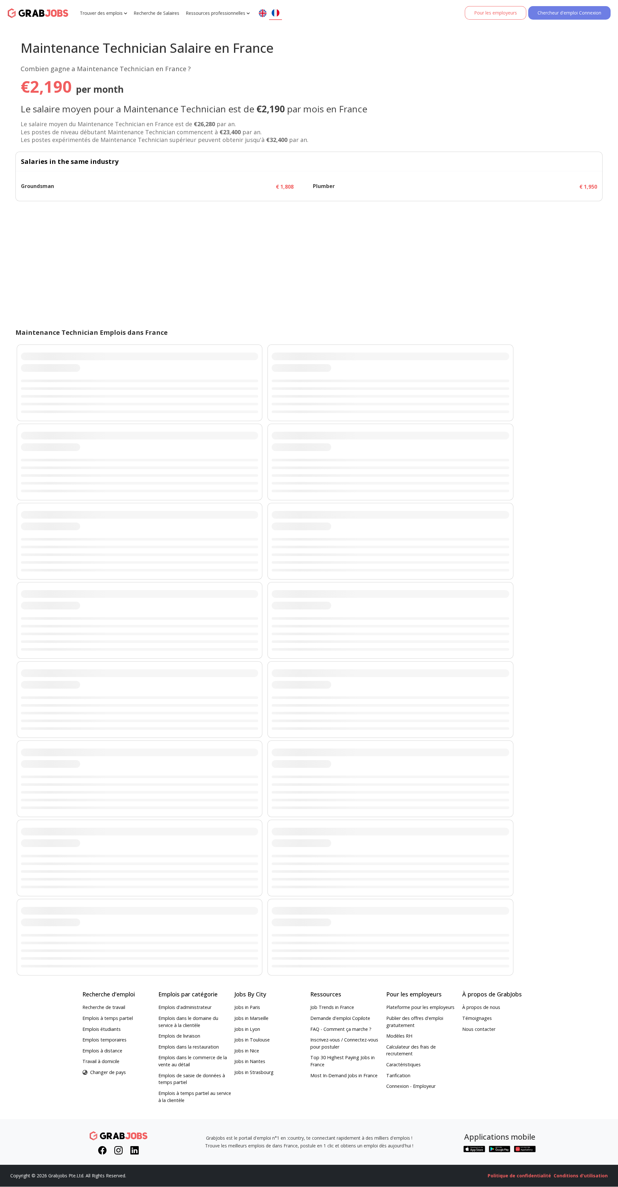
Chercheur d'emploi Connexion (569, 13)
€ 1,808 (285, 186)
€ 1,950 (588, 186)
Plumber (324, 186)
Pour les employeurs (495, 13)
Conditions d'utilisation (581, 1176)
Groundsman (37, 186)
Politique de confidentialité (519, 1176)
